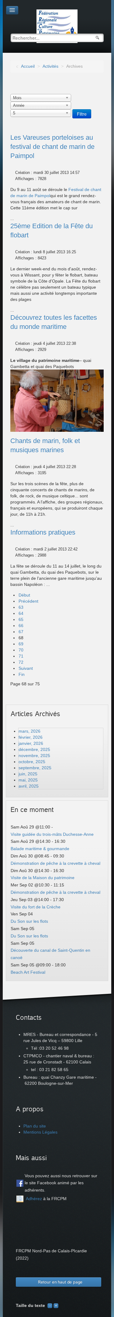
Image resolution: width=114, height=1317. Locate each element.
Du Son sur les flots (29, 921)
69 (21, 643)
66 (21, 625)
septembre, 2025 (35, 767)
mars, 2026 (29, 731)
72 (21, 662)
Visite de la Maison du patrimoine (42, 877)
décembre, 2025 (34, 749)
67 (21, 631)
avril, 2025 (29, 786)
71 (21, 656)
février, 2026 (31, 737)
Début (24, 595)
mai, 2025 (28, 780)
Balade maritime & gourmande (40, 848)
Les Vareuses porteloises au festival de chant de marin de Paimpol (52, 147)
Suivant (26, 668)
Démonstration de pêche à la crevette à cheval (55, 863)
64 (21, 613)
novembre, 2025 (34, 755)
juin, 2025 (28, 773)
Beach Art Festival (28, 972)
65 (21, 619)
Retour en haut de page (60, 1282)
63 (21, 607)
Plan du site (34, 1126)
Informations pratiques (42, 532)
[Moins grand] (49, 1305)
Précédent (28, 601)
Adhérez (34, 1198)
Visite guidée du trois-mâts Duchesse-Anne (52, 834)
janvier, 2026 (31, 743)
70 (21, 650)
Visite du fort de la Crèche (35, 906)
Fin (22, 674)
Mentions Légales (40, 1132)
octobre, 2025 (32, 761)
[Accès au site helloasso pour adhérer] (19, 1199)
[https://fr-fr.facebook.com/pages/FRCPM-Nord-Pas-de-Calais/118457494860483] (19, 1183)
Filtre (82, 114)
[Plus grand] (56, 1305)
